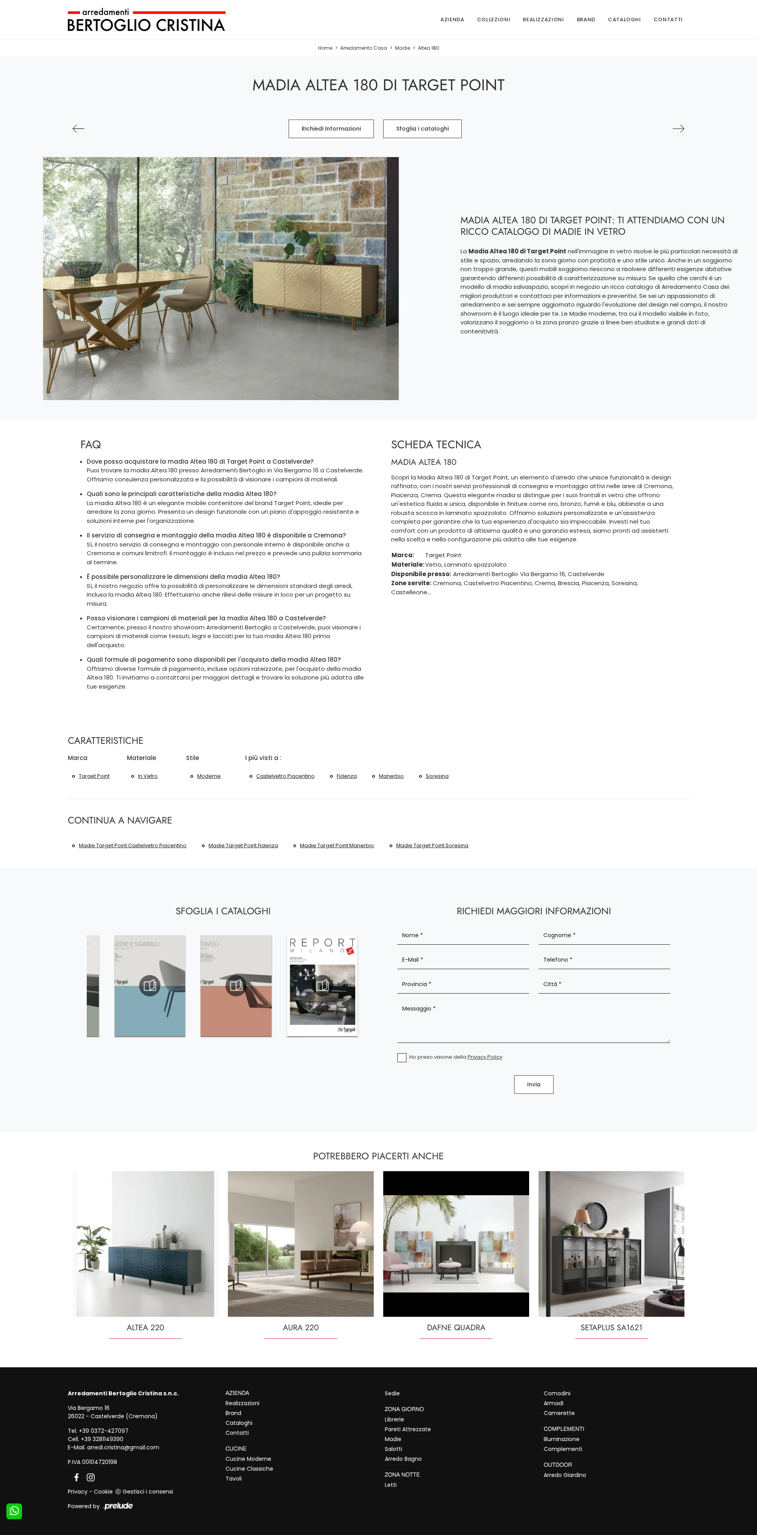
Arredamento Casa (363, 48)
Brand (586, 19)
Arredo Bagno (403, 1459)
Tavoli (234, 1479)
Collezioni (494, 19)
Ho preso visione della (455, 1057)
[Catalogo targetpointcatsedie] (150, 986)
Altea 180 (428, 48)
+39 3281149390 (102, 1439)
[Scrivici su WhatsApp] (14, 1511)
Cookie (103, 1492)
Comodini (557, 1393)
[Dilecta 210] (78, 129)
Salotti (393, 1449)
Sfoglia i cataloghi (422, 129)
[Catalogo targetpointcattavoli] (236, 986)
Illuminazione (562, 1439)
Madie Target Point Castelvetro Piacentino (132, 845)
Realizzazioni (543, 19)
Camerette (559, 1413)
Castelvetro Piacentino (285, 776)
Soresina (437, 776)
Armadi (553, 1403)
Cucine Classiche (249, 1469)
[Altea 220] (678, 129)
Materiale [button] (141, 758)
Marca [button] (78, 758)
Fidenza (347, 776)
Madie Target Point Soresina (432, 845)
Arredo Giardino (565, 1475)
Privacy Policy (485, 1057)
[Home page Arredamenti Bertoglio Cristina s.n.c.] (159, 20)
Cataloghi (624, 19)
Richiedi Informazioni (331, 129)
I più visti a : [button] (263, 758)
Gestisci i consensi (148, 1492)
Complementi (563, 1449)
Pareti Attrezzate (408, 1429)
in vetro (148, 776)
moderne (209, 776)
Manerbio (391, 776)
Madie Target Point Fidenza (243, 845)
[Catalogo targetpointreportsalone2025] (322, 986)
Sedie (392, 1393)
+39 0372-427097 (104, 1431)
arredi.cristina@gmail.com (123, 1447)
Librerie (394, 1419)
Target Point (94, 776)
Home (325, 48)
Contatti (668, 19)
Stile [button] (192, 758)
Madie (402, 48)
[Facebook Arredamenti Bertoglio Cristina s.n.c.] (75, 1477)
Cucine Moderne (248, 1459)
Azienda (452, 19)
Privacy (78, 1492)
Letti (391, 1485)
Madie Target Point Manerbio (337, 845)
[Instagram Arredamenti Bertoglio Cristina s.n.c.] (88, 1477)
